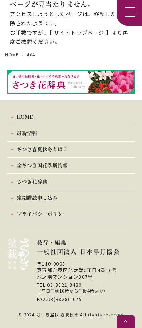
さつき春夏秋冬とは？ (42, 149)
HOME (12, 54)
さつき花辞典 (32, 181)
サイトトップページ (79, 32)
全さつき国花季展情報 (42, 165)
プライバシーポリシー (42, 214)
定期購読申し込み (37, 198)
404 (31, 54)
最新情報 (27, 133)
